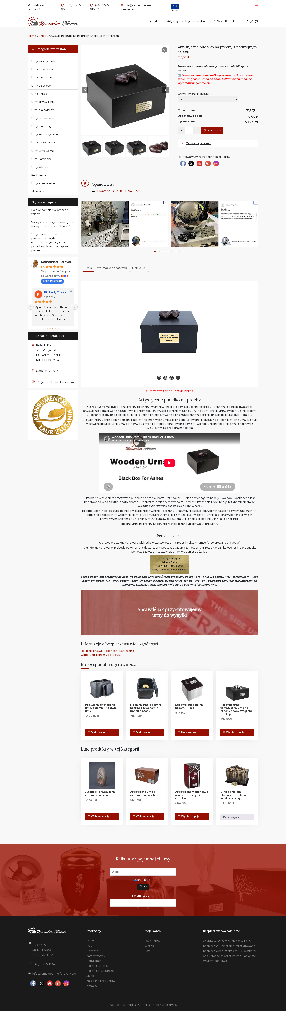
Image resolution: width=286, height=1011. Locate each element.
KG (139, 880)
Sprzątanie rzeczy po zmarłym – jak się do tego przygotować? (52, 224)
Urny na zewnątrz (43, 142)
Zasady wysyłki (96, 956)
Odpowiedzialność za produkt (101, 654)
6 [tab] (168, 251)
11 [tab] (181, 251)
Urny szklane (40, 167)
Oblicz (143, 886)
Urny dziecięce (41, 85)
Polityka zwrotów (97, 965)
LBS (149, 880)
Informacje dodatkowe (112, 268)
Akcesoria (37, 191)
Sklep (156, 21)
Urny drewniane (42, 69)
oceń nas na (51, 280)
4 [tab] (163, 251)
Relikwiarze (39, 175)
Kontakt (230, 21)
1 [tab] (155, 251)
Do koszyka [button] (188, 732)
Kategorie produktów (196, 21)
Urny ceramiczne (42, 118)
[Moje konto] (251, 21)
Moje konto (152, 941)
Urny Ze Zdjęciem (43, 61)
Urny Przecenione (43, 183)
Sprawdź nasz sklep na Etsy (118, 191)
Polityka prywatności (100, 970)
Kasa (148, 951)
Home (32, 35)
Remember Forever (56, 262)
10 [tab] (179, 251)
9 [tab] (176, 251)
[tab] (88, 268)
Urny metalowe (41, 77)
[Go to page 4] (58, 328)
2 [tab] (157, 251)
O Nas (218, 21)
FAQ (89, 946)
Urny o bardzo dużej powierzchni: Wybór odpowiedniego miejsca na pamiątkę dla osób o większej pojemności (50, 242)
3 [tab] (160, 251)
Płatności (92, 951)
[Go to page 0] (47, 328)
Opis (88, 268)
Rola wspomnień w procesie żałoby (49, 212)
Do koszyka (214, 130)
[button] (165, 90)
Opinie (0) (138, 268)
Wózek (149, 946)
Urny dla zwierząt (43, 110)
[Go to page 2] (52, 328)
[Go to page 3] (55, 328)
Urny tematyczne (42, 150)
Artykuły (173, 21)
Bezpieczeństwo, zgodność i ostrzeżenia (107, 650)
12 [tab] (184, 251)
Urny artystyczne (42, 101)
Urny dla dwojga (42, 126)
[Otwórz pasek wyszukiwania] (247, 21)
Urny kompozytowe (44, 134)
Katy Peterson (54, 292)
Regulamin (93, 960)
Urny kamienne (41, 159)
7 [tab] (171, 251)
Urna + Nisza (39, 93)
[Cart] (256, 21)
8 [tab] (173, 251)
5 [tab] (165, 251)
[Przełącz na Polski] (256, 5)
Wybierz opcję (235, 732)
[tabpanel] (124, 223)
